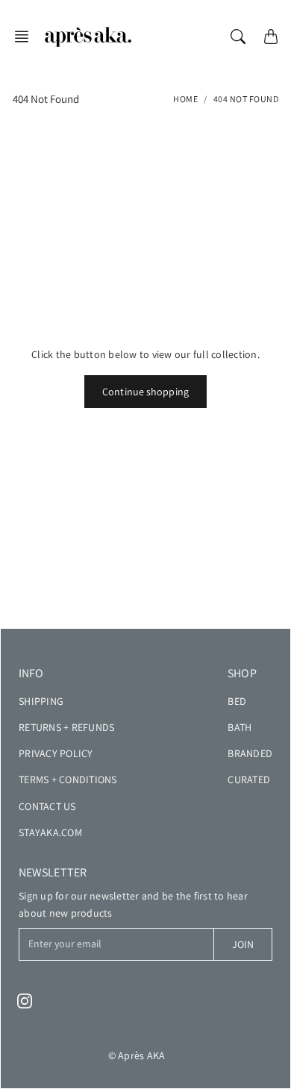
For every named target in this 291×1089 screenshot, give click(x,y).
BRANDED (250, 753)
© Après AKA (137, 1055)
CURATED (249, 779)
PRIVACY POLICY (56, 753)
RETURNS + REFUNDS (66, 727)
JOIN (243, 944)
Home (185, 98)
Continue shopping (145, 391)
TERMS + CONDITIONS (68, 779)
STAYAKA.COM (50, 832)
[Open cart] (270, 36)
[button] (26, 36)
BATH (239, 727)
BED (237, 701)
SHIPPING (41, 701)
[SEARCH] (238, 36)
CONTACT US (47, 806)
